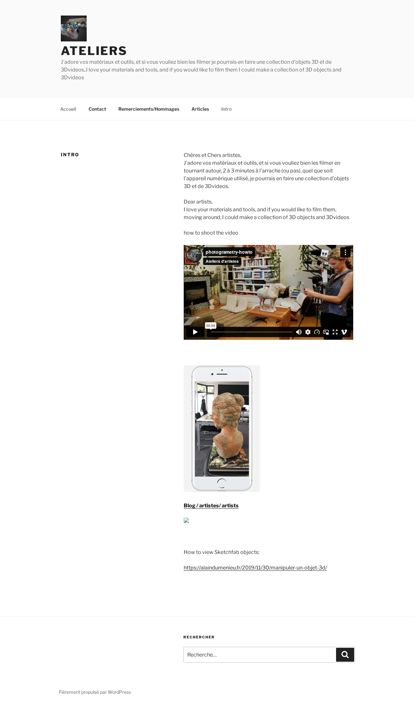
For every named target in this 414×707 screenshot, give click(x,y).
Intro (226, 109)
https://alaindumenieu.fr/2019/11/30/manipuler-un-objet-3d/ (255, 568)
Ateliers (94, 51)
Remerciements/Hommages (148, 109)
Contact (97, 109)
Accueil (68, 109)
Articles (200, 109)
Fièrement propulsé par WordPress (95, 692)
